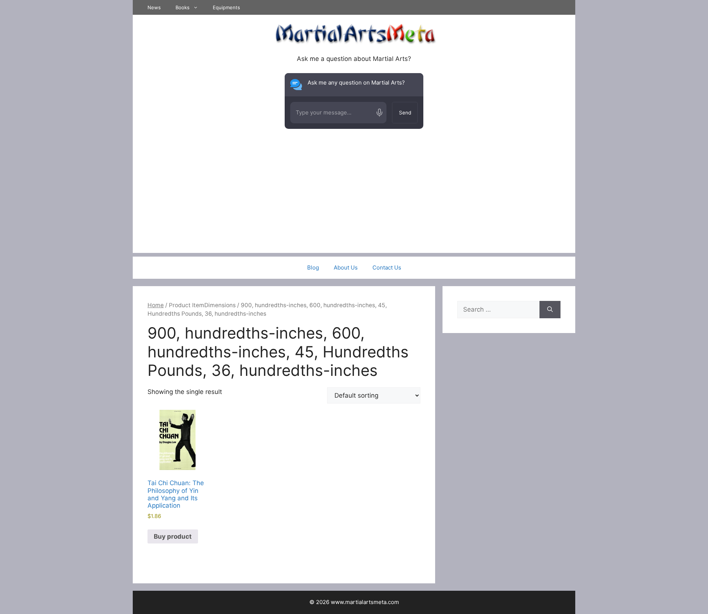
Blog (313, 267)
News (154, 7)
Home (156, 305)
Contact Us (386, 267)
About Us (346, 267)
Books (183, 7)
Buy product (173, 536)
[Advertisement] (354, 201)
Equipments (226, 7)
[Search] (549, 310)
